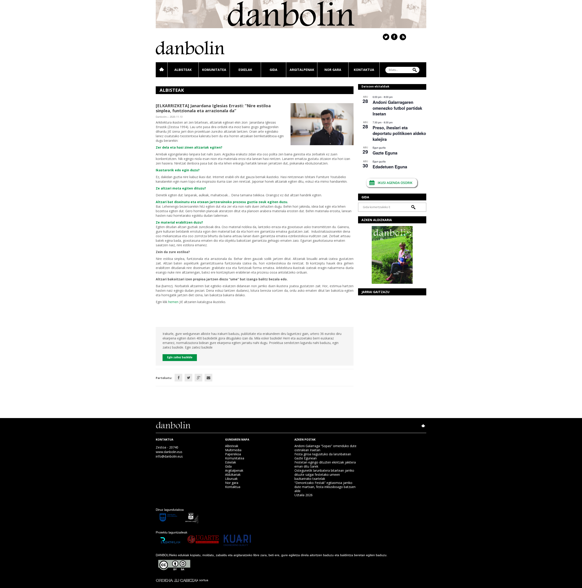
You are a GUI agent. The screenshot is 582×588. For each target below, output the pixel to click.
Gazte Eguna (385, 153)
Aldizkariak (233, 474)
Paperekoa (233, 454)
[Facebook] (178, 377)
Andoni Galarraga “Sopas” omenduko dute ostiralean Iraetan (325, 448)
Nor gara (332, 69)
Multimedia (233, 450)
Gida (273, 69)
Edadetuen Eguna (390, 167)
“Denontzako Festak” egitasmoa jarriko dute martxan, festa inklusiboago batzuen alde (325, 487)
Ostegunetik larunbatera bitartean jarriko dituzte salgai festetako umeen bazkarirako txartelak (324, 474)
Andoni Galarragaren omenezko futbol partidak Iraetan (397, 108)
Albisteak (183, 69)
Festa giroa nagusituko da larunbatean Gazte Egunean (322, 456)
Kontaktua (364, 69)
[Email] (208, 377)
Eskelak (245, 69)
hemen (173, 302)
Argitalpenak (302, 69)
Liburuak (231, 478)
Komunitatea (214, 69)
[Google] (198, 377)
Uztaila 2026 (303, 495)
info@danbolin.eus (169, 456)
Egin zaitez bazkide (179, 357)
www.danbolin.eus (169, 452)
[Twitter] (188, 377)
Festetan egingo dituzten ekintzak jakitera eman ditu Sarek (325, 464)
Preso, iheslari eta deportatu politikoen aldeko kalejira (399, 133)
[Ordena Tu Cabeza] (176, 580)
